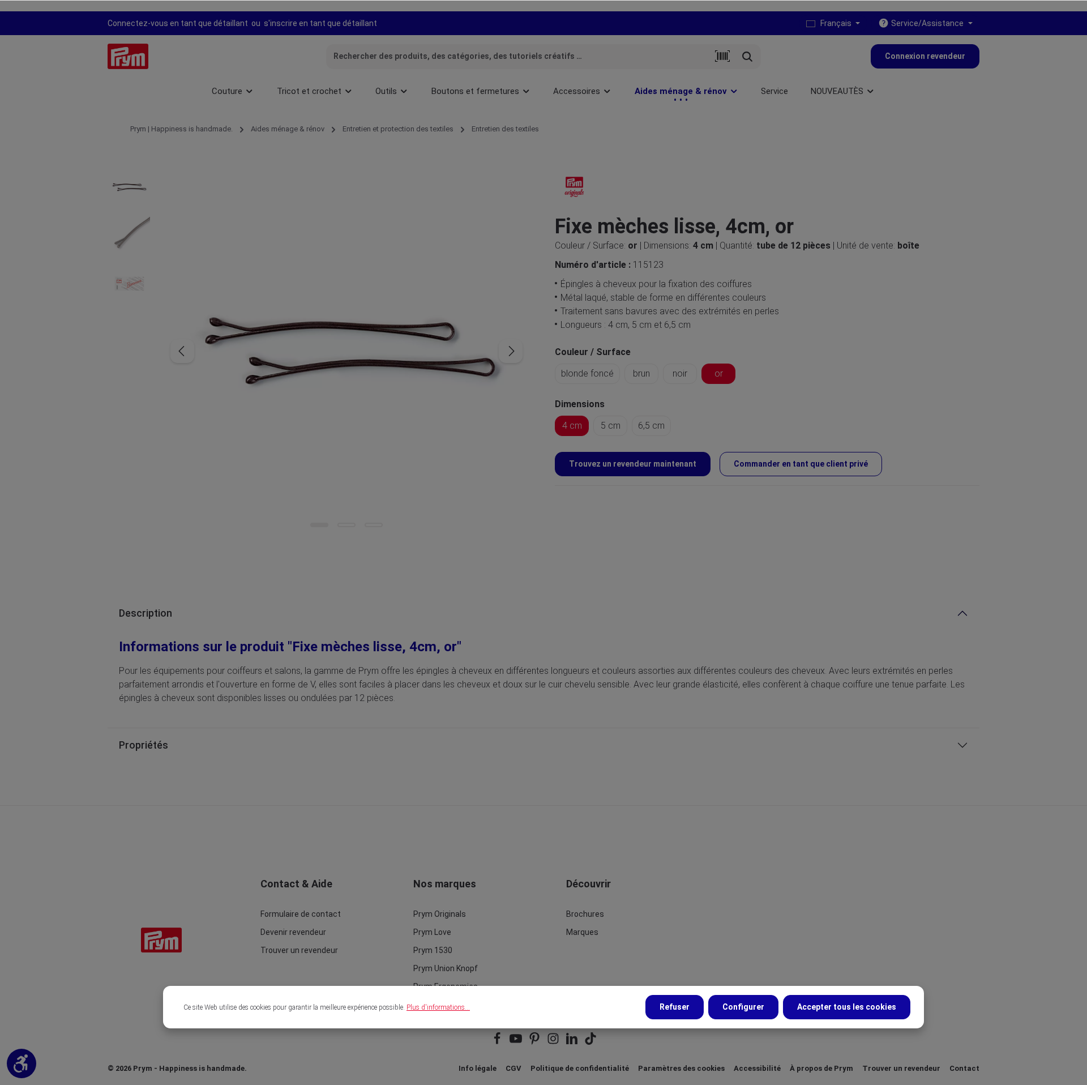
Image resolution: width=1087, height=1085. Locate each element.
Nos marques (444, 884)
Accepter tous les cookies (846, 1006)
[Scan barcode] (722, 56)
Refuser (675, 1006)
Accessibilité (757, 1068)
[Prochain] (511, 351)
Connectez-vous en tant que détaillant (178, 23)
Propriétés (143, 745)
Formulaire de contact (300, 914)
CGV (513, 1068)
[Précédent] (182, 351)
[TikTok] (590, 1042)
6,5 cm (651, 425)
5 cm (610, 425)
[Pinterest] (535, 1042)
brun (641, 373)
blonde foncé (587, 373)
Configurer (743, 1006)
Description (145, 613)
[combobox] (518, 56)
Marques (582, 932)
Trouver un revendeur (299, 950)
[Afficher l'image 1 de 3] (319, 525)
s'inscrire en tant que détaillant (320, 23)
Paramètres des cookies (681, 1068)
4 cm (572, 425)
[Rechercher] (747, 56)
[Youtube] (517, 1042)
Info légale (478, 1068)
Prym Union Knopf (445, 968)
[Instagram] (554, 1042)
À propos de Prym (821, 1068)
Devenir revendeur (293, 932)
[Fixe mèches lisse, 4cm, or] (346, 351)
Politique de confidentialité (579, 1068)
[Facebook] (498, 1042)
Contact (964, 1068)
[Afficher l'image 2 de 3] (346, 525)
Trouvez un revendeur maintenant (632, 463)
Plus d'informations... (438, 1007)
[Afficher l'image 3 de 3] (374, 525)
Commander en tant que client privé (801, 463)
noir (680, 373)
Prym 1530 (432, 950)
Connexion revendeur (925, 56)
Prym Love (432, 932)
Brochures (585, 914)
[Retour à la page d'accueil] (128, 56)
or (718, 373)
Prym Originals (439, 914)
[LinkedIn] (573, 1042)
